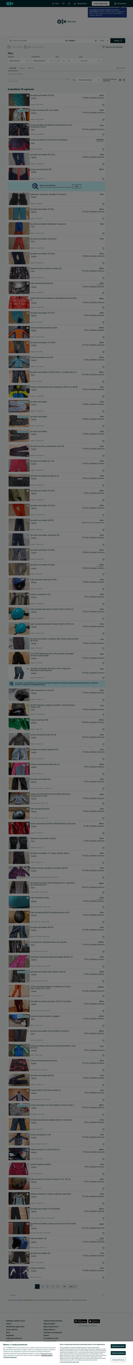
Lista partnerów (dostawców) (69, 1362)
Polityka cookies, (47, 1355)
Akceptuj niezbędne (118, 1353)
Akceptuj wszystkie (118, 1346)
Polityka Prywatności (10, 1357)
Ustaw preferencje (118, 1360)
